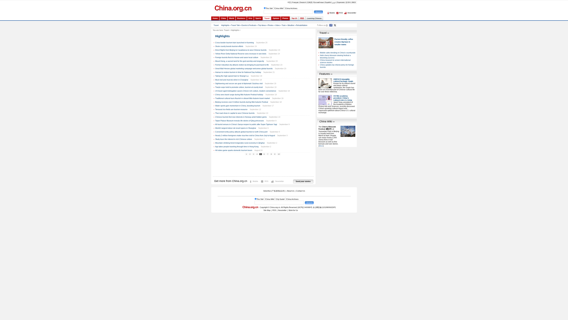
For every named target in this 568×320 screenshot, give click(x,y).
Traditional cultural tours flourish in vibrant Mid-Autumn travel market (242, 98)
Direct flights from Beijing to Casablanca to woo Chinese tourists (241, 50)
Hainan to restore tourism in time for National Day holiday (238, 72)
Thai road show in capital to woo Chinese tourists (235, 113)
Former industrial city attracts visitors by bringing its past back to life (242, 65)
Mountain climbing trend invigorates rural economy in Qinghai (240, 143)
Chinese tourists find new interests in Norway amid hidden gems (241, 117)
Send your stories (303, 181)
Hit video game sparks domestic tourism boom (233, 150)
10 (279, 154)
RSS (266, 181)
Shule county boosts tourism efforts (229, 46)
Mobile (255, 181)
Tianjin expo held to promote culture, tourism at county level (239, 87)
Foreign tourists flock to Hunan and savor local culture (236, 57)
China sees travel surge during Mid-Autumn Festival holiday (239, 95)
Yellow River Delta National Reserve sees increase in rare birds (240, 54)
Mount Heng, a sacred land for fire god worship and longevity (239, 61)
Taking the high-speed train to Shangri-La (231, 76)
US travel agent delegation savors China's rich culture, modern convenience (245, 91)
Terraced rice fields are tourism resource (231, 109)
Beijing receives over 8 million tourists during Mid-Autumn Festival (241, 102)
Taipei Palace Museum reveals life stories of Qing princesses (239, 121)
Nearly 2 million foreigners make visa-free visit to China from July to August (245, 136)
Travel (226, 30)
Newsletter (279, 181)
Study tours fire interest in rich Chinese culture (233, 139)
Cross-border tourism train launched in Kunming (234, 43)
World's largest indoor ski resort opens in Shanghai (235, 128)
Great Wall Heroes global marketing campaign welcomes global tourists (244, 69)
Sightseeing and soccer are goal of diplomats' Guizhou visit (239, 84)
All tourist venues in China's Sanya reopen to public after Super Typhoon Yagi (246, 124)
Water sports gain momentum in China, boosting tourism (237, 106)
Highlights (235, 30)
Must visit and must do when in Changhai (231, 80)
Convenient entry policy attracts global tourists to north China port (241, 132)
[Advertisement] (336, 165)
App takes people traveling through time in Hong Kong (237, 147)
